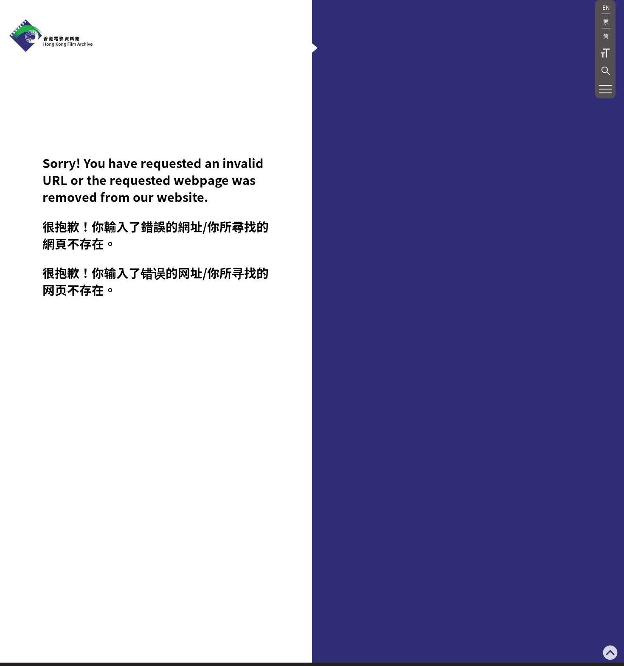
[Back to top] (610, 653)
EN (606, 7)
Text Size (605, 53)
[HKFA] (50, 36)
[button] (606, 71)
